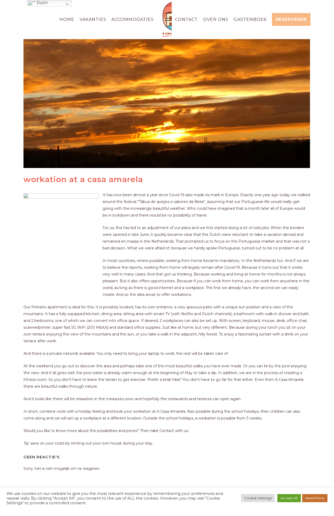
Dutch (42, 3)
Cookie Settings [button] (258, 498)
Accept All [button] (289, 498)
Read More (314, 498)
